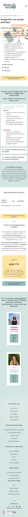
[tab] (13, 107)
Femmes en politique (14, 451)
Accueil (2, 15)
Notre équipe (14, 414)
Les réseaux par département (14, 472)
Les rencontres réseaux (14, 478)
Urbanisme (14, 459)
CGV (14, 485)
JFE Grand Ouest (14, 435)
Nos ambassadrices (14, 475)
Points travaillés (8, 41)
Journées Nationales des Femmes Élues (14, 429)
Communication (14, 454)
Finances (15, 15)
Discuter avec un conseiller (18, 250)
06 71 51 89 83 (14, 331)
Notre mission (14, 408)
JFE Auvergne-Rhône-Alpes (14, 432)
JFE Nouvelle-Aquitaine (14, 441)
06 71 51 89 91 (14, 372)
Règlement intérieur (14, 491)
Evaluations (6, 70)
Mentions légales (14, 488)
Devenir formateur (14, 417)
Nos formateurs (14, 411)
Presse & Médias (14, 419)
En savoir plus (18, 239)
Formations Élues (9, 15)
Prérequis (6, 67)
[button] (26, 6)
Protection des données (14, 494)
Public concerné (8, 64)
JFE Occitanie (14, 438)
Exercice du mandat (14, 462)
